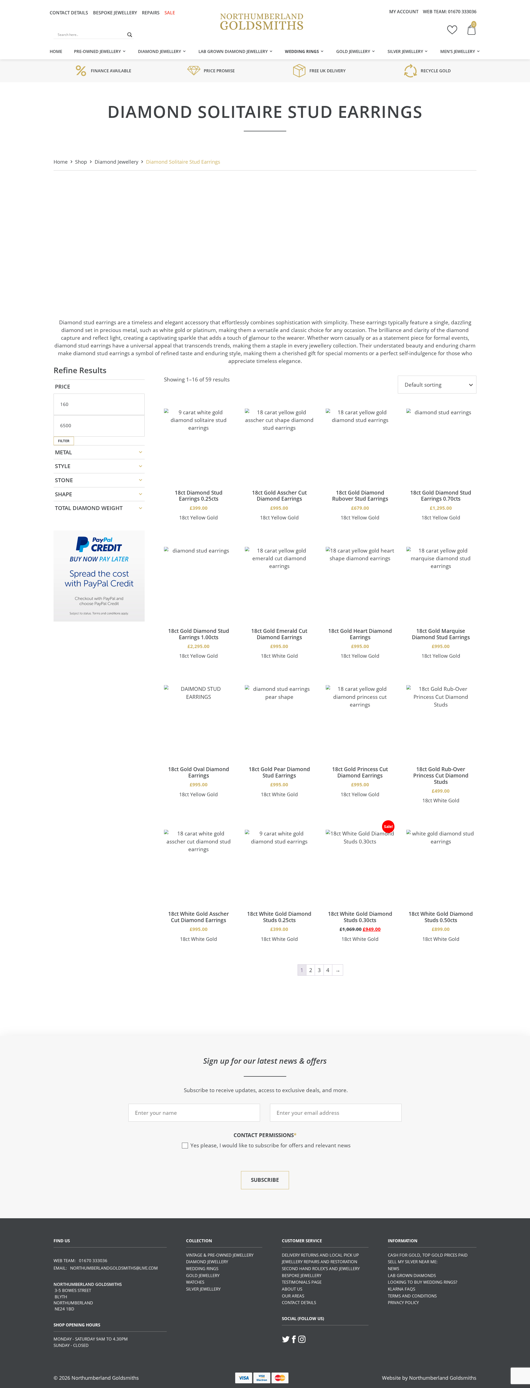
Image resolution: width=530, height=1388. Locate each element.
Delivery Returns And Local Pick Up (320, 1255)
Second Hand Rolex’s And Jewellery (321, 1268)
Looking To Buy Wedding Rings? (422, 1282)
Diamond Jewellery (159, 51)
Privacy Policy (403, 1302)
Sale (170, 13)
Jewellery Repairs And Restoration (319, 1262)
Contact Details (69, 13)
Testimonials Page (302, 1282)
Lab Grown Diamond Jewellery (233, 51)
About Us (292, 1289)
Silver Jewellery (405, 51)
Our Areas (293, 1296)
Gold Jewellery (353, 51)
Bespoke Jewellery (115, 13)
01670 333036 (462, 12)
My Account (403, 12)
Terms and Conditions (412, 1296)
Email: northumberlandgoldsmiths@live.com (106, 1268)
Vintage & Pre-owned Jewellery (219, 1255)
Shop (81, 161)
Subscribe (265, 1179)
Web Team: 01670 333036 (80, 1260)
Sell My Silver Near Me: (413, 1262)
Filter (64, 440)
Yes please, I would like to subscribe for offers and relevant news (270, 1145)
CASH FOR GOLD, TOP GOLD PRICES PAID (428, 1255)
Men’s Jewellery (457, 51)
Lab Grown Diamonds (412, 1275)
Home (56, 51)
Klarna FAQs (401, 1289)
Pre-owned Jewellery (97, 51)
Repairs (151, 13)
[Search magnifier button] (130, 35)
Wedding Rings (302, 51)
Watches (195, 1282)
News (393, 1268)
